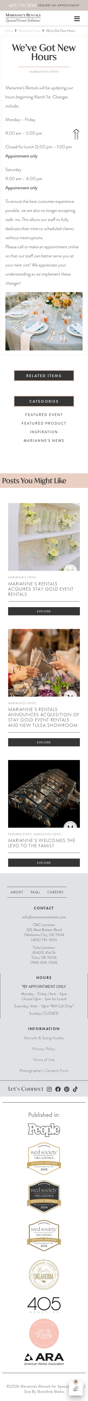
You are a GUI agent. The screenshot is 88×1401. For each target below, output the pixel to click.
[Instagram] (49, 1089)
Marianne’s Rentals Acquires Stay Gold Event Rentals (41, 589)
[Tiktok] (75, 1089)
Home (9, 30)
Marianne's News (29, 30)
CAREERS (55, 892)
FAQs (35, 892)
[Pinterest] (66, 1089)
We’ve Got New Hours (44, 51)
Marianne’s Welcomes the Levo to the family (41, 843)
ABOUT (17, 892)
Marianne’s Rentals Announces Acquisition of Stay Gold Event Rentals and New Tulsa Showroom (43, 717)
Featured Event (20, 834)
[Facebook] (58, 1089)
